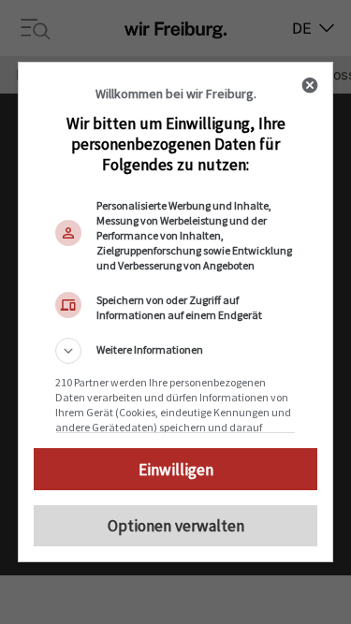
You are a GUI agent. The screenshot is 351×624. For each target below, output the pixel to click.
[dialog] (176, 312)
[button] (176, 351)
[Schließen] (310, 85)
